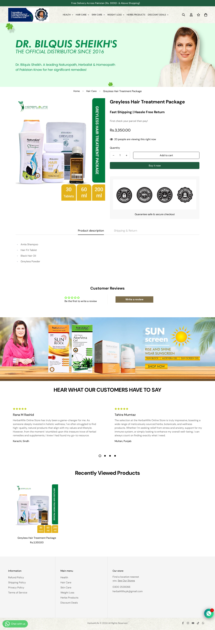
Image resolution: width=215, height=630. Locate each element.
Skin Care (97, 14)
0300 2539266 (121, 587)
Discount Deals (157, 14)
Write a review (134, 299)
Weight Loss (114, 14)
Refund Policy (16, 577)
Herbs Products (136, 14)
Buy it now (155, 165)
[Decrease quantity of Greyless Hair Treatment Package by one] (113, 155)
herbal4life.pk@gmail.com (128, 591)
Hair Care (81, 14)
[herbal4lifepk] (28, 14)
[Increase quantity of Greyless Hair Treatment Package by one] (126, 155)
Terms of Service (17, 592)
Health (67, 14)
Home (76, 91)
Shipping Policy (17, 582)
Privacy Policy (16, 587)
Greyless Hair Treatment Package (36, 538)
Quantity (115, 147)
